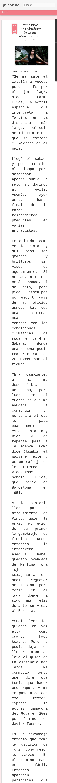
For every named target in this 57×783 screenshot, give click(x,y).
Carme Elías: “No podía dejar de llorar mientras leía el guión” (29, 32)
